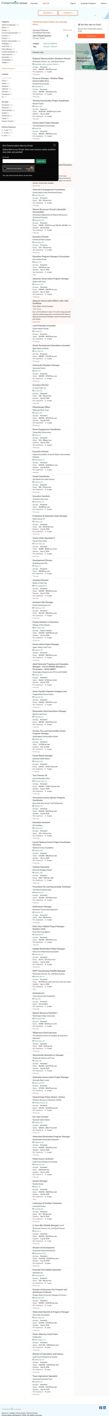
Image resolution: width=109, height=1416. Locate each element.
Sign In (73, 3)
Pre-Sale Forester (40, 1117)
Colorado (5, 92)
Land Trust (5, 46)
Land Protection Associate (44, 325)
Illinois (42, 38)
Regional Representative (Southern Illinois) (51, 58)
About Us (5, 1413)
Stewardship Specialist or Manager (48, 1055)
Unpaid (4, 118)
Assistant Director (41, 580)
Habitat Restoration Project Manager (49, 948)
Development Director (42, 560)
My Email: (6, 157)
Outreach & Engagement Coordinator (49, 189)
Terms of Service (32, 1413)
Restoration (6, 57)
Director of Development (43, 1247)
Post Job (46, 3)
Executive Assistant (41, 496)
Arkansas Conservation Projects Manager (51, 278)
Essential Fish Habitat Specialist (47, 1269)
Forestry (5, 38)
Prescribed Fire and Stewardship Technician (52, 887)
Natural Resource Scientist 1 (45, 1013)
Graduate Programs (88, 3)
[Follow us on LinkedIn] (104, 1408)
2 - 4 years (5, 133)
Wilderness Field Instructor (45, 1032)
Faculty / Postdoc (7, 121)
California (5, 89)
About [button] (103, 3)
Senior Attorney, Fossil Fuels (45, 1334)
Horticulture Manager (42, 906)
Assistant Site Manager (43, 602)
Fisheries (5, 36)
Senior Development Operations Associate (51, 345)
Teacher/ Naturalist (41, 867)
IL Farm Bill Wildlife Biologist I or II (48, 1225)
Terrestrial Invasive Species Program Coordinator (49, 799)
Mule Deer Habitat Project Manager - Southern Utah (49, 927)
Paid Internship (7, 110)
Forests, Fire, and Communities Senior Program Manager (49, 732)
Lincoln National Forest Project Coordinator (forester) (51, 843)
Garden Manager (40, 1181)
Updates (12, 1413)
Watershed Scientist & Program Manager (51, 1312)
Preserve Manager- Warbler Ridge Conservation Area (48, 79)
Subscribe (91, 36)
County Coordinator (41, 476)
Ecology (4, 30)
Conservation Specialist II (44, 538)
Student (4, 113)
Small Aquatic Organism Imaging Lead (50, 691)
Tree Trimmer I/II (40, 775)
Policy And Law (7, 54)
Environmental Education (10, 33)
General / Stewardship (9, 41)
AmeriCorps (6, 116)
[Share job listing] (67, 36)
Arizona (4, 83)
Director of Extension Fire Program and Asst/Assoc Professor (50, 1290)
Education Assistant (41, 822)
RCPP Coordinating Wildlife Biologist (49, 971)
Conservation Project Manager (46, 123)
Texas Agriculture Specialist (45, 1376)
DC (3, 97)
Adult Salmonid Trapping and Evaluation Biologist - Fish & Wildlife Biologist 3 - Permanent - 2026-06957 (50, 667)
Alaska (4, 81)
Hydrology (5, 44)
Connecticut (5, 94)
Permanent (5, 105)
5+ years (4, 135)
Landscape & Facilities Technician (47, 1203)
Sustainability (6, 60)
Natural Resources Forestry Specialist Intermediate (49, 210)
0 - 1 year (5, 130)
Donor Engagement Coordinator (47, 429)
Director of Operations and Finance (48, 1354)
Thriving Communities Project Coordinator (51, 100)
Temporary (5, 108)
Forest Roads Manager (43, 755)
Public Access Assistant (43, 1159)
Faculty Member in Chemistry (46, 622)
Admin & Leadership (9, 25)
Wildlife (4, 63)
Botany (4, 28)
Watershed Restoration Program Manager (51, 1136)
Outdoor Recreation (8, 52)
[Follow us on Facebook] (100, 1408)
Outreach (46, 47)
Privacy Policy (20, 1413)
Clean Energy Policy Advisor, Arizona (49, 1097)
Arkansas (5, 86)
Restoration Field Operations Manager (49, 711)
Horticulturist (38, 993)
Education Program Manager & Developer (51, 256)
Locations (67, 13)
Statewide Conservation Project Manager (51, 1077)
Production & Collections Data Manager (50, 516)
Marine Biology (7, 49)
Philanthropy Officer (41, 407)
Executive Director (41, 236)
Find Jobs (34, 3)
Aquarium (54, 47)
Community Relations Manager (46, 365)
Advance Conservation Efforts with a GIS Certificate (50, 302)
